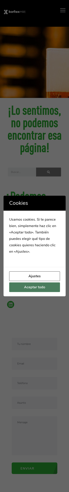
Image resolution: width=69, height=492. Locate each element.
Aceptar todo (34, 287)
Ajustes (34, 276)
